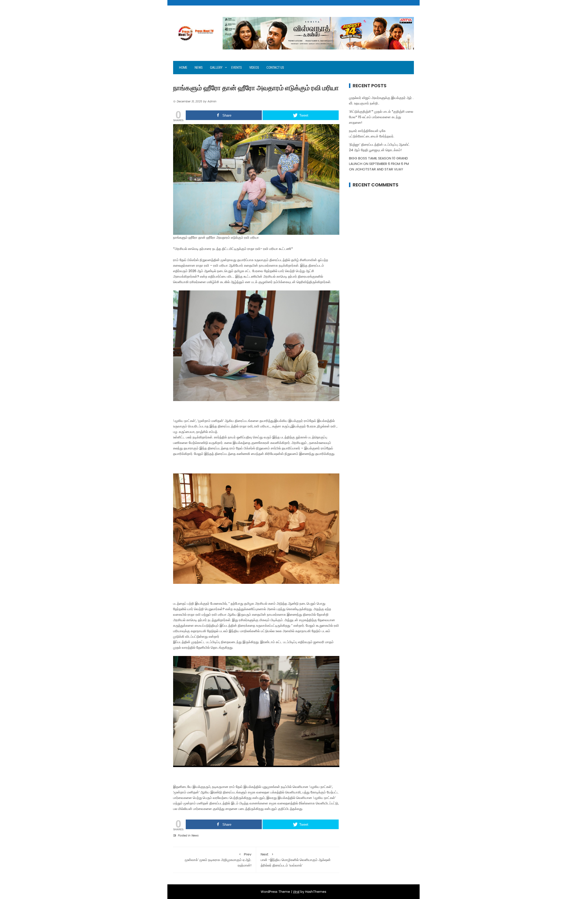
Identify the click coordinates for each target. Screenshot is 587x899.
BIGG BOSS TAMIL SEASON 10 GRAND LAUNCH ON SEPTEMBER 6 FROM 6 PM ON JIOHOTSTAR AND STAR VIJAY (379, 164)
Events (236, 68)
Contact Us (275, 68)
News (199, 68)
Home (183, 68)
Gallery (216, 68)
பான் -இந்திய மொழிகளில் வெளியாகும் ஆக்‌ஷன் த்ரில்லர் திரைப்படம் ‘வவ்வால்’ (296, 860)
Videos (254, 68)
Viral (296, 891)
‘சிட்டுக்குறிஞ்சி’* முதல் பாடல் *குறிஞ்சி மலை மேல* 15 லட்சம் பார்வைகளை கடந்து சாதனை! (381, 117)
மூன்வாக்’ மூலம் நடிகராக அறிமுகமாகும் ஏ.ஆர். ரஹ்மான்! (218, 860)
